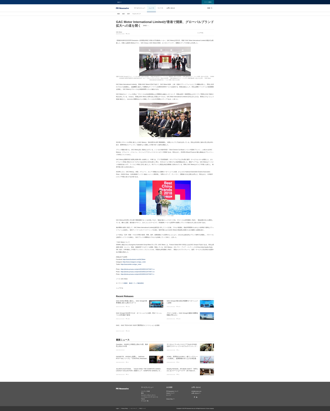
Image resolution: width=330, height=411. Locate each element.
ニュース (151, 8)
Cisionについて (170, 393)
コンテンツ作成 (145, 391)
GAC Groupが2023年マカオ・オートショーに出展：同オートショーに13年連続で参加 (139, 314)
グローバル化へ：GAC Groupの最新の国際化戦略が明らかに (182, 314)
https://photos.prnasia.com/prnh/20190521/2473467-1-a (137, 269)
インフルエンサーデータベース (149, 397)
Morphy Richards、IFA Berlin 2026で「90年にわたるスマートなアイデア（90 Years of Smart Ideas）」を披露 (182, 370)
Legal (117, 408)
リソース (160, 8)
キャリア (168, 395)
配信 (142, 393)
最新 (123, 13)
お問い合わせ (171, 8)
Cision (207, 408)
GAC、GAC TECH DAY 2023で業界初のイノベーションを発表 (138, 325)
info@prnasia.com (196, 391)
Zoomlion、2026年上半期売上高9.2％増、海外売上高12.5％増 (132, 345)
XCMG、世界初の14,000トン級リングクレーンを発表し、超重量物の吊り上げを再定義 (182, 357)
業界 (128, 13)
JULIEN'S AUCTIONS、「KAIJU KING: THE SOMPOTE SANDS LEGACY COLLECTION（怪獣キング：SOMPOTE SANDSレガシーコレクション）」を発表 (139, 370)
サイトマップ (134, 408)
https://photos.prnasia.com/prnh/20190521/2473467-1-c (137, 274)
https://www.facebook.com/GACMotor (134, 259)
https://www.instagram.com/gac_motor (134, 262)
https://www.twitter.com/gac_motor (131, 264)
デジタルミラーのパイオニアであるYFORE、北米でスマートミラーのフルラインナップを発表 (182, 345)
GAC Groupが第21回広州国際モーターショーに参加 (182, 302)
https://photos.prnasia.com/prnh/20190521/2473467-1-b (137, 271)
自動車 (125, 283)
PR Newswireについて (172, 391)
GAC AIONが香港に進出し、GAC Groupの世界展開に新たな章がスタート (131, 302)
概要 (118, 13)
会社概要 (169, 387)
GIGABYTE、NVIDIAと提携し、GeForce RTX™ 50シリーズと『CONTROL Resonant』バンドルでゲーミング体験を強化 (132, 357)
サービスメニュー (139, 8)
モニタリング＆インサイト (148, 395)
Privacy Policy (124, 408)
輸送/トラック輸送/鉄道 (136, 283)
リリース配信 (207, 2)
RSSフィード (142, 408)
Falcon (143, 399)
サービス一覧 (144, 401)
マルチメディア (136, 13)
